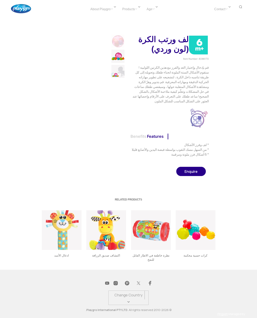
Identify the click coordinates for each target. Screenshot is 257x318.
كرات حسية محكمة (195, 255)
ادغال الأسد (61, 255)
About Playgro (100, 9)
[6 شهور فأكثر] (198, 44)
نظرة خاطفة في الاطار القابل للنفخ (150, 257)
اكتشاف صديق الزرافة (106, 255)
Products (128, 9)
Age (149, 9)
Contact (219, 9)
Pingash (222, 314)
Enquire (191, 171)
